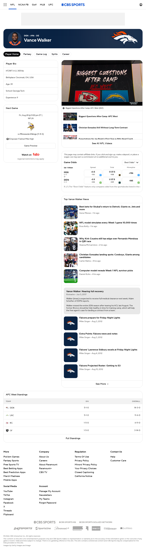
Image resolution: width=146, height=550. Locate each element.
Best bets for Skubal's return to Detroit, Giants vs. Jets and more (109, 208)
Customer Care (118, 460)
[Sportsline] (43, 527)
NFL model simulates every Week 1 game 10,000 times (108, 222)
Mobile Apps (10, 480)
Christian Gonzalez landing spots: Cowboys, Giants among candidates (109, 256)
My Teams (44, 499)
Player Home (12, 54)
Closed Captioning (84, 469)
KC (11, 423)
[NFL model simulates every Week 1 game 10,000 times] (71, 228)
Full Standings (73, 438)
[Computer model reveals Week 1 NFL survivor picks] (71, 276)
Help (112, 456)
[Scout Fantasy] (110, 528)
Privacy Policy (82, 460)
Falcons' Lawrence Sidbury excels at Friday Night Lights (108, 349)
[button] (5, 4)
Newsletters (45, 495)
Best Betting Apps (12, 468)
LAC (12, 415)
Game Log (41, 54)
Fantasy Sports (11, 460)
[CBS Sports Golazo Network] (95, 521)
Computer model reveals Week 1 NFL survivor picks (106, 270)
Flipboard (8, 514)
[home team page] (30, 126)
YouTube (8, 491)
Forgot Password (47, 502)
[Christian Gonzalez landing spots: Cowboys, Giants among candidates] (71, 260)
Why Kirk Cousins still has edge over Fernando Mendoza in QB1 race (108, 240)
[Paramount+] (61, 527)
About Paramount (48, 464)
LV (11, 430)
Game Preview (30, 146)
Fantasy (27, 54)
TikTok (6, 495)
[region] (102, 83)
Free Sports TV (11, 464)
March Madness (11, 476)
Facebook (8, 502)
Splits (54, 54)
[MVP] (96, 527)
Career (65, 54)
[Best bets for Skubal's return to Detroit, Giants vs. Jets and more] (71, 212)
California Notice (83, 473)
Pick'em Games (11, 456)
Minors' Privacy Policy (86, 464)
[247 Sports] (23, 527)
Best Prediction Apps (14, 472)
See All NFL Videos (102, 143)
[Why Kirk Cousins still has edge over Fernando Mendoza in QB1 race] (71, 244)
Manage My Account (49, 491)
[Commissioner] (80, 527)
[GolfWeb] (126, 528)
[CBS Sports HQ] (67, 521)
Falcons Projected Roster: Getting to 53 (99, 365)
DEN (12, 408)
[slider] (102, 97)
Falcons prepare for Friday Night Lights (99, 317)
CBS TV (43, 472)
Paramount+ (45, 468)
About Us (44, 456)
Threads (7, 510)
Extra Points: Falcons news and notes (98, 333)
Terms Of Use (82, 456)
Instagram (8, 499)
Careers (43, 460)
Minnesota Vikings (28, 134)
